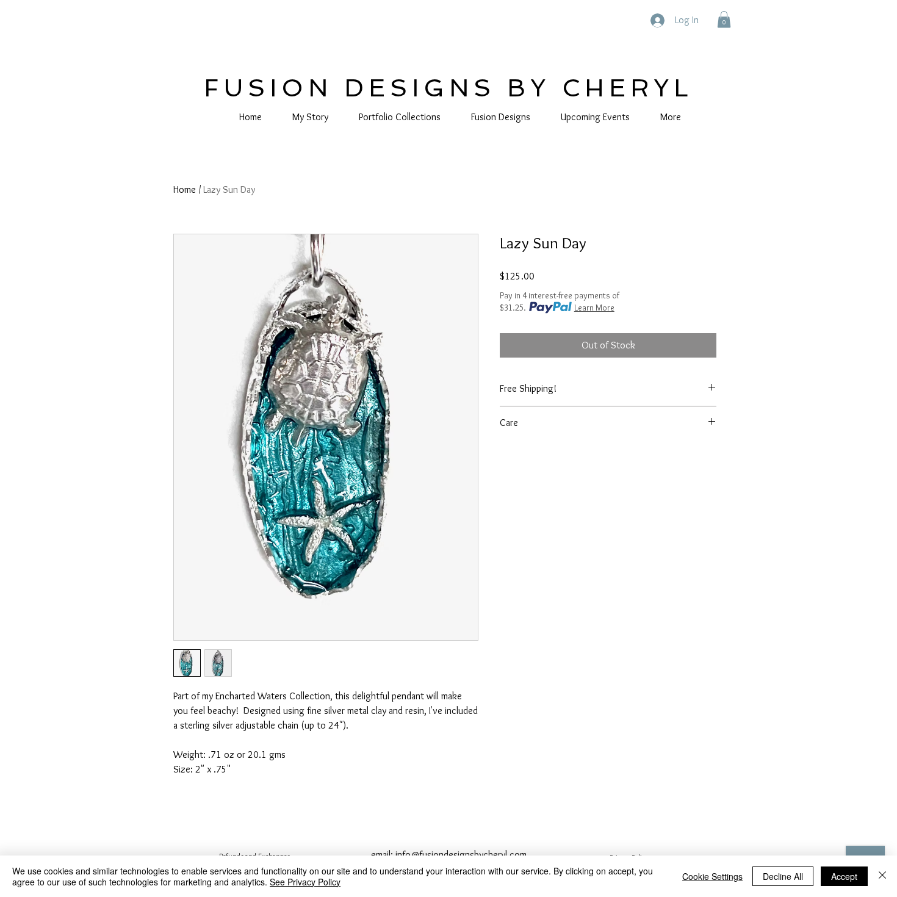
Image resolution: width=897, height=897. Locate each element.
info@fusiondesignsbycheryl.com (461, 854)
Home (184, 189)
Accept (844, 876)
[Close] (882, 876)
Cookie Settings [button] (712, 876)
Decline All (783, 876)
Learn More (594, 307)
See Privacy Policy (305, 882)
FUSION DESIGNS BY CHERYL (448, 88)
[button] (724, 19)
